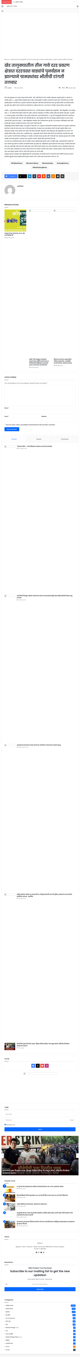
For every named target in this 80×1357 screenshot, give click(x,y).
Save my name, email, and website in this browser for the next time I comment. (30, 425)
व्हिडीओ (7, 1340)
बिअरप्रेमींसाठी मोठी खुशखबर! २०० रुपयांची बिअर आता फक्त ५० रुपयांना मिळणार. (42, 1195)
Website (44, 416)
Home (8, 59)
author (10, 88)
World (7, 1346)
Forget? (72, 1120)
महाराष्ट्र (8, 1312)
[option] (40, 1155)
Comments (65, 439)
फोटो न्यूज (8, 1321)
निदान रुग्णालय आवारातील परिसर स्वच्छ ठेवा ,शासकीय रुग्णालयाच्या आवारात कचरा (63, 361)
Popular (14, 439)
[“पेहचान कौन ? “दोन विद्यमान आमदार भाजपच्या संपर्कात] (9, 519)
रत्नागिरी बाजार (9, 1343)
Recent (38, 439)
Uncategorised (10, 1318)
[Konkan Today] (12, 6)
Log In (40, 1129)
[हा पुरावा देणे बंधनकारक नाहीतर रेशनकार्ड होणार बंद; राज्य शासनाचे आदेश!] (9, 1189)
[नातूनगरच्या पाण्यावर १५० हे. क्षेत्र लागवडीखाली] (15, 220)
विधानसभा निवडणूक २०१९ (12, 1327)
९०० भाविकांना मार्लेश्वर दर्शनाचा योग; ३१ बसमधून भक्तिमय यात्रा (27, 2)
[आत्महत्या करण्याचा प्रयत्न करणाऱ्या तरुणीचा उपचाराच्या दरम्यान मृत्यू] (9, 818)
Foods (8, 1350)
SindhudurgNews (40, 167)
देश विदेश (8, 1315)
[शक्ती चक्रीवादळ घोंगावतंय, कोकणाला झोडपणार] (9, 1207)
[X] (39, 1252)
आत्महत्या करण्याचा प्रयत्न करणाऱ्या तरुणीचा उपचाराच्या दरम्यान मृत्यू (39, 745)
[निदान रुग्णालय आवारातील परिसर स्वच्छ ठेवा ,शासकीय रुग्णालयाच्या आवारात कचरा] (65, 283)
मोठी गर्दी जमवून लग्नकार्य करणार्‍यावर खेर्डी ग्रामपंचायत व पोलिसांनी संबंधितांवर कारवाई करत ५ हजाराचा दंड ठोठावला (39, 362)
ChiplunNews (17, 163)
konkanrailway (32, 163)
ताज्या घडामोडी (9, 1334)
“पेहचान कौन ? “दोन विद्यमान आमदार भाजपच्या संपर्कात (34, 446)
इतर (7, 1331)
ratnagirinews (63, 163)
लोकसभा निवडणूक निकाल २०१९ (14, 1337)
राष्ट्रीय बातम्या (9, 1308)
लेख (7, 1324)
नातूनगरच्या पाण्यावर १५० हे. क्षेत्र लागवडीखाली (14, 234)
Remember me (10, 1125)
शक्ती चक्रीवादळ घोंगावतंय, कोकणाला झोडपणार (32, 1204)
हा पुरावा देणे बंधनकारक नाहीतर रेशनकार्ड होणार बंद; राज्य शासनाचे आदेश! (40, 1187)
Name (6, 408)
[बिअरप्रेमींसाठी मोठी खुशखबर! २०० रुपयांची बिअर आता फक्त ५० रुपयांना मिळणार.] (9, 1198)
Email (6, 416)
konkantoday (48, 163)
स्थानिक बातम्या (14, 59)
